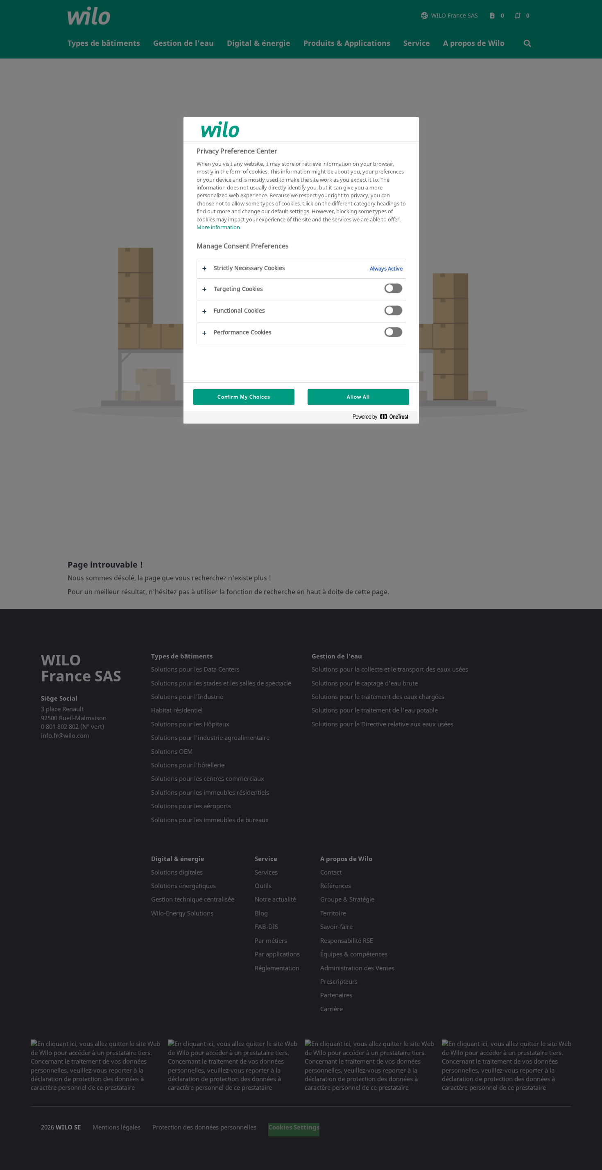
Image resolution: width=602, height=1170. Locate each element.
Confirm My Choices (243, 396)
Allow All (358, 396)
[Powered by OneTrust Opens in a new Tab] (384, 418)
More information (218, 227)
